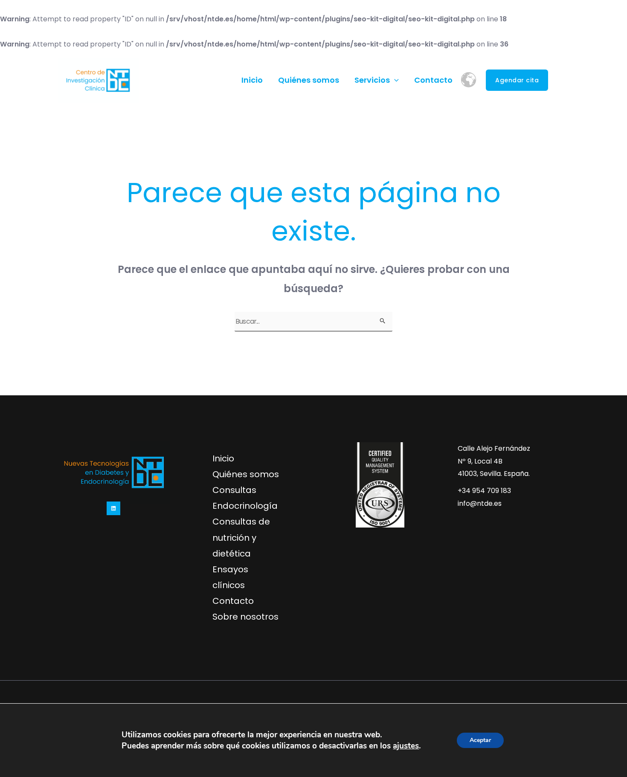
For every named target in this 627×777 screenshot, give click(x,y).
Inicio (252, 80)
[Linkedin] (563, 80)
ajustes (406, 745)
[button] (394, 80)
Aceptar (480, 740)
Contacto (433, 80)
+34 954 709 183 (484, 491)
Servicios (372, 80)
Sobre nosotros (245, 617)
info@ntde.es (480, 503)
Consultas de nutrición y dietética (241, 537)
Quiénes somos (308, 80)
